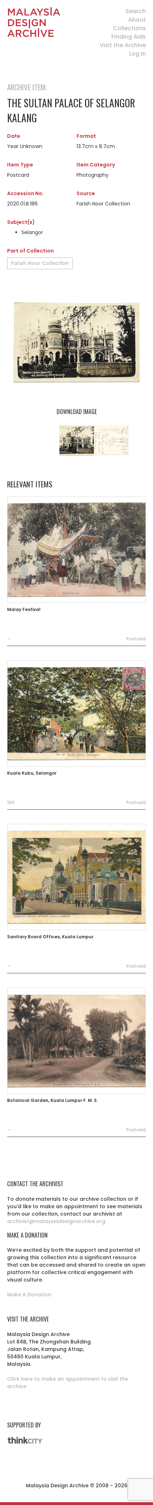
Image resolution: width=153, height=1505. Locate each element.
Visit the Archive (123, 45)
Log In (137, 54)
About (137, 20)
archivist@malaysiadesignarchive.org (56, 1221)
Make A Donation (29, 1294)
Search (136, 11)
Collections (129, 28)
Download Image (77, 411)
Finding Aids (128, 37)
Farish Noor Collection (40, 263)
